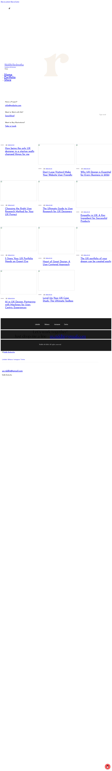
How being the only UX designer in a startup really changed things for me (19, 151)
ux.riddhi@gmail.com (12, 371)
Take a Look (10, 126)
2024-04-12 (49, 168)
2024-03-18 (86, 212)
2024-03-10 (49, 258)
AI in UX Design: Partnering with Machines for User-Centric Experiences (20, 305)
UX (6, 145)
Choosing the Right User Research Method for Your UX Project (19, 211)
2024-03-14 (11, 255)
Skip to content (5, 2)
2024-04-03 (86, 168)
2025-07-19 (11, 145)
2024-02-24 (11, 298)
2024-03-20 (49, 205)
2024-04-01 (11, 205)
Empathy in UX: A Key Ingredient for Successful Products (94, 218)
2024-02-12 (49, 294)
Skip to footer (15, 2)
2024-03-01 (86, 255)
